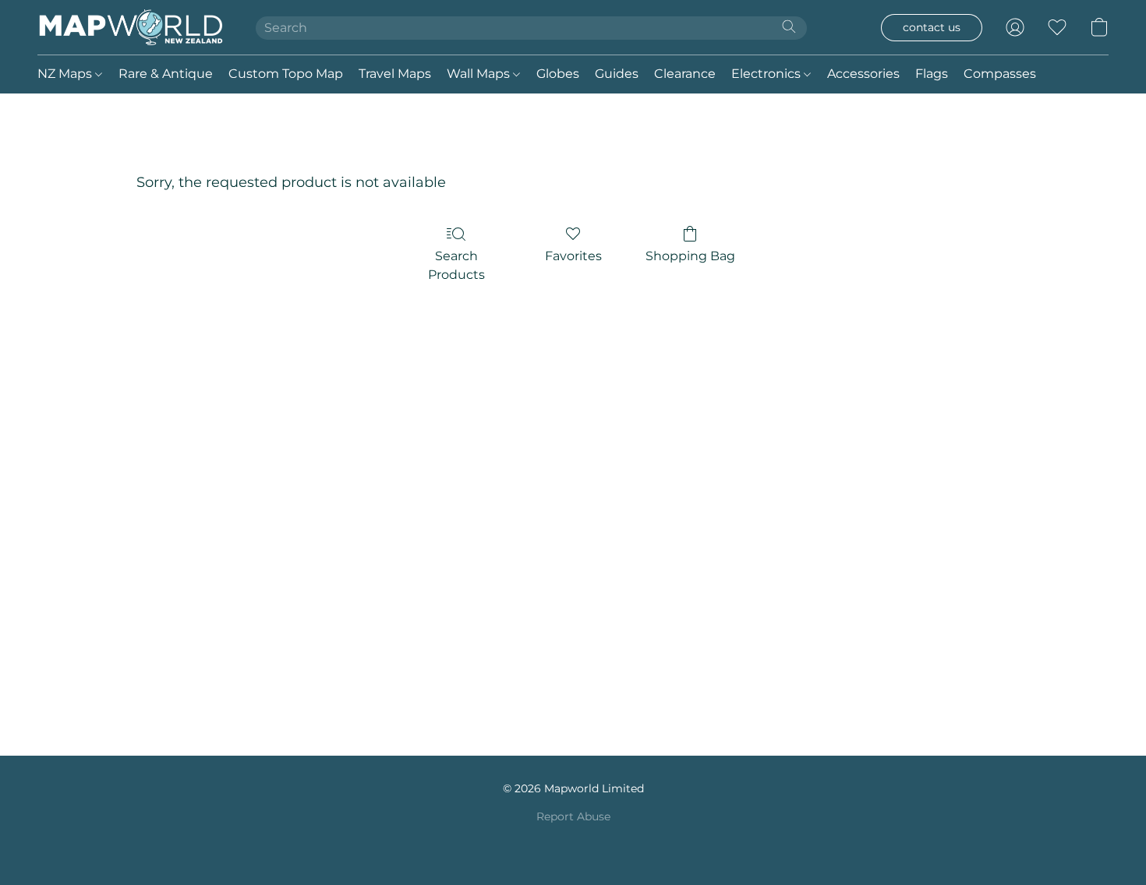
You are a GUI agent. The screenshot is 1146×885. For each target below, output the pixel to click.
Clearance (685, 73)
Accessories (863, 73)
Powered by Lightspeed (573, 843)
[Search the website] (789, 26)
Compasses (1000, 73)
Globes (557, 73)
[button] (131, 27)
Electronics (767, 73)
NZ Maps (66, 73)
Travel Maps (395, 73)
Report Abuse (573, 816)
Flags (931, 73)
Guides (616, 73)
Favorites (573, 256)
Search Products (456, 265)
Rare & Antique (165, 73)
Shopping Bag (690, 256)
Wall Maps (480, 73)
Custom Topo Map (285, 73)
